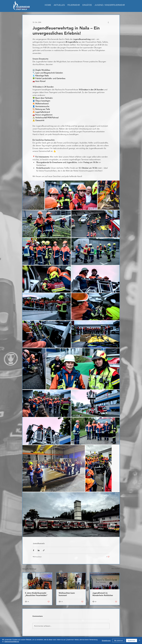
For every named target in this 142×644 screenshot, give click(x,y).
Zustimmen (131, 640)
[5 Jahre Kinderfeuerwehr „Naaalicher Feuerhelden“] (37, 581)
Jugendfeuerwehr (39, 543)
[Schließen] (139, 640)
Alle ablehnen (118, 640)
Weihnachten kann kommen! (67, 594)
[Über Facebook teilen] (34, 550)
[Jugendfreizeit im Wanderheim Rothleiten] (105, 581)
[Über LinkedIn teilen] (39, 550)
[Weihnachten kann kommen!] (71, 581)
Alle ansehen (115, 568)
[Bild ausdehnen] (33, 195)
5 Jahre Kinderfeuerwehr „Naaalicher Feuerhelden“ (36, 594)
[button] (73, 5)
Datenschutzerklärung (11, 641)
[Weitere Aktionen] (108, 22)
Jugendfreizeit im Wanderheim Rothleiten (102, 594)
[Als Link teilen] (44, 550)
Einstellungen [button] (106, 640)
